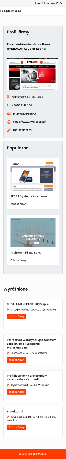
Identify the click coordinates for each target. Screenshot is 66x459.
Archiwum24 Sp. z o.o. (25, 253)
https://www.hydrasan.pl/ (29, 122)
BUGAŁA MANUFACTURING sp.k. (28, 304)
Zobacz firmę (18, 204)
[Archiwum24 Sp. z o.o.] (33, 232)
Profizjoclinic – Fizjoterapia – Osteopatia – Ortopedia (27, 377)
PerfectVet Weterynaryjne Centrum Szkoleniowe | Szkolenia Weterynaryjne (31, 344)
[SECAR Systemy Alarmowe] (33, 176)
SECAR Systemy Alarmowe (28, 196)
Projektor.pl (15, 411)
